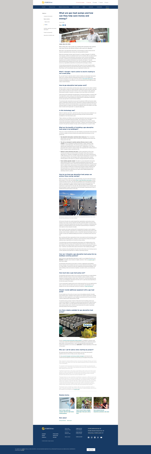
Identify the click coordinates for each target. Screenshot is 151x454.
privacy (22, 450)
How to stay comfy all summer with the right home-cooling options (66, 412)
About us (44, 13)
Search (101, 2)
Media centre (47, 21)
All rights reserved (50, 440)
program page (91, 259)
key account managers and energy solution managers (72, 356)
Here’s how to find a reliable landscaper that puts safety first (83, 412)
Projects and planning (48, 32)
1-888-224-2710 (79, 428)
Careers (43, 435)
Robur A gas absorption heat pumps (83, 180)
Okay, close (91, 449)
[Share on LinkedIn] (63, 25)
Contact (95, 2)
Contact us (44, 437)
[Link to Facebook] (88, 437)
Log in (107, 2)
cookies (23, 448)
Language (44, 433)
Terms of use (55, 435)
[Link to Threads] (98, 437)
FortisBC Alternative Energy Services (95, 430)
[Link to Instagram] (91, 437)
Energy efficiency (62, 420)
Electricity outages (80, 2)
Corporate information (48, 16)
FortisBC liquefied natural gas (93, 428)
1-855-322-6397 (79, 436)
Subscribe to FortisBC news (49, 35)
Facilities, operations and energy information (50, 29)
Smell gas (89, 2)
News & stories (47, 19)
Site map (54, 437)
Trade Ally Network (89, 286)
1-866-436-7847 (79, 432)
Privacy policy (55, 433)
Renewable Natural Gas (88, 78)
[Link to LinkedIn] (94, 437)
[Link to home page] (58, 2)
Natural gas (69, 420)
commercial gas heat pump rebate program (72, 340)
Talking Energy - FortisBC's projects (95, 432)
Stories (46, 24)
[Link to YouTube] (101, 437)
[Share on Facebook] (65, 25)
